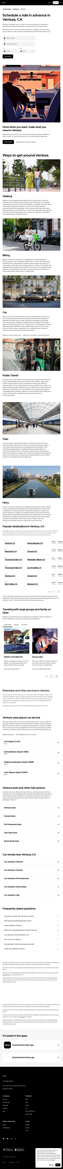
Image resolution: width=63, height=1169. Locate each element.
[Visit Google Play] (8, 1149)
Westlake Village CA (36, 559)
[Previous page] (53, 592)
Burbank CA (32, 584)
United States (7, 9)
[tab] (30, 625)
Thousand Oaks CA (13, 559)
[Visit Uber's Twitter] (15, 1139)
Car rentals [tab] (24, 624)
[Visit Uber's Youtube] (8, 1139)
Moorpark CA (11, 551)
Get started (8, 142)
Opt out (51, 1165)
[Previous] (52, 676)
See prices (8, 56)
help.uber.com (6, 974)
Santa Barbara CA (35, 543)
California (16, 9)
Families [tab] (16, 624)
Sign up (56, 2)
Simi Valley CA (11, 584)
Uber (3, 3)
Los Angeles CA (34, 567)
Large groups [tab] (7, 624)
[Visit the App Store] (19, 1150)
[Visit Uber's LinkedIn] (4, 1139)
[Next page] (58, 592)
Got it (57, 1165)
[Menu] (60, 2)
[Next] (56, 676)
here (53, 1160)
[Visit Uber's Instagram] (11, 1139)
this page (22, 1017)
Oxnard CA (32, 551)
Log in (49, 2)
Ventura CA (10, 543)
